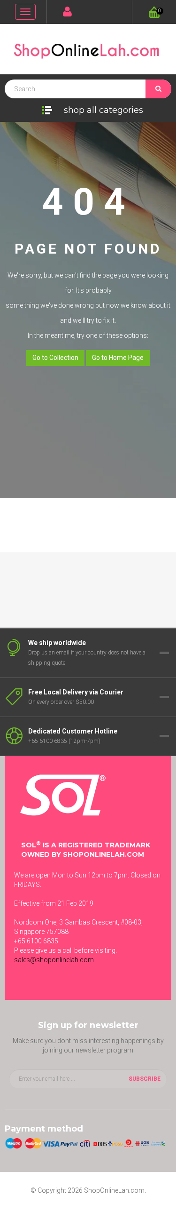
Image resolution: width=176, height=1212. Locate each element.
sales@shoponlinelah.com (54, 960)
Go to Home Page (118, 357)
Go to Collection (55, 357)
